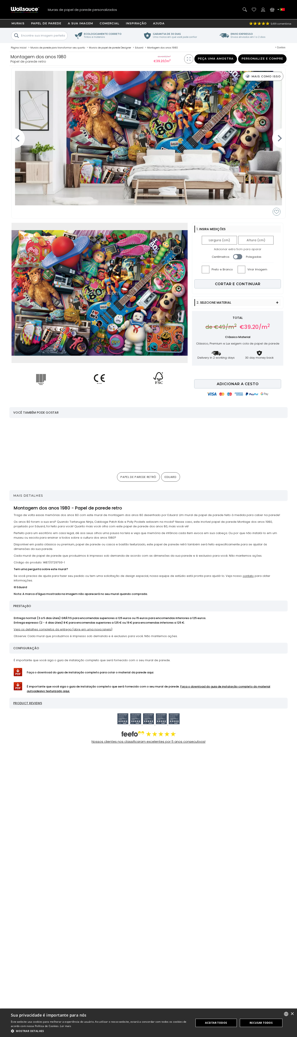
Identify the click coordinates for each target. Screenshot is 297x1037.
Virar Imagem (257, 269)
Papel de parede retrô (138, 477)
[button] (99, 1031)
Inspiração (136, 23)
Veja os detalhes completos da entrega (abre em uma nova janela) (63, 629)
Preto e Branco (222, 269)
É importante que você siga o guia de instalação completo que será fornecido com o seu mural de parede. (148, 688)
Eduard (171, 477)
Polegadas (253, 257)
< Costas (280, 47)
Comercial (109, 23)
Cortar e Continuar (237, 284)
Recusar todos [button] (261, 1023)
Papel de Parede (46, 23)
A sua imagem (80, 23)
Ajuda (159, 23)
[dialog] (148, 1023)
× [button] (292, 1013)
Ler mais (65, 1026)
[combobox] (286, 1014)
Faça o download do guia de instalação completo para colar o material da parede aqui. (90, 672)
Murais (18, 23)
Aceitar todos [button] (216, 1023)
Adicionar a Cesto (238, 384)
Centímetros (220, 257)
